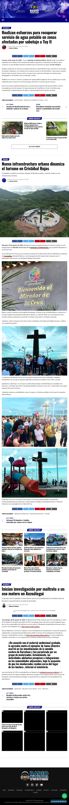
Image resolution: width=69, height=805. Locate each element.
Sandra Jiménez (13, 48)
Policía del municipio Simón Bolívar (37, 635)
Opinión (35, 792)
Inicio (4, 790)
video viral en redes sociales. (30, 627)
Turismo (47, 513)
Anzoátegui (18, 689)
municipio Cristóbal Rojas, (39, 247)
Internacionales (29, 790)
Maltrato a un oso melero (30, 689)
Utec (40, 689)
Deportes (46, 790)
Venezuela (45, 689)
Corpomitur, (8, 256)
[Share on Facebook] (17, 56)
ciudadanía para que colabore (49, 672)
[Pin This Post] (40, 56)
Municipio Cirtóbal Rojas (22, 513)
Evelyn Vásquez (19, 100)
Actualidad (54, 790)
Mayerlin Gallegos (14, 606)
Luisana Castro (13, 181)
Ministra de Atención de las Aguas (34, 100)
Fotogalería (63, 790)
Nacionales (11, 790)
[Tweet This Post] (28, 56)
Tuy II (46, 100)
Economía (39, 790)
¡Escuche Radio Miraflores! (58, 801)
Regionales (20, 790)
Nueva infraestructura (36, 513)
